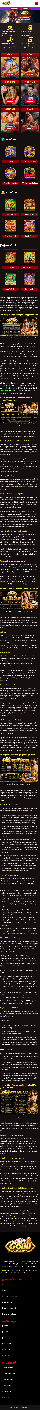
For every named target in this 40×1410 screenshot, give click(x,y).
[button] (36, 3)
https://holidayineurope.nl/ (19, 1216)
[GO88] (9, 3)
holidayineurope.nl (11, 1261)
